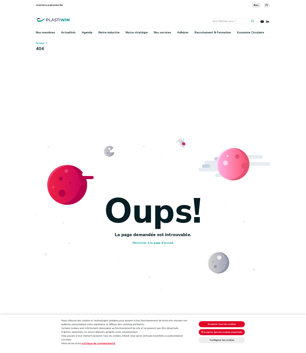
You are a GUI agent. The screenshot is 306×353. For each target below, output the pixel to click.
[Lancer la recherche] (253, 21)
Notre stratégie (137, 32)
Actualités (68, 32)
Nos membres (45, 32)
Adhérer (183, 32)
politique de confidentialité (98, 343)
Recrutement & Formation (213, 32)
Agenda (87, 32)
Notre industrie (109, 32)
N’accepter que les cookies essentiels (221, 332)
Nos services (162, 32)
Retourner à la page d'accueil (153, 243)
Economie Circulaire (250, 32)
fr (267, 5)
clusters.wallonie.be (49, 5)
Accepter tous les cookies (222, 324)
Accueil (40, 43)
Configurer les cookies (222, 340)
